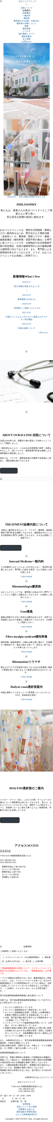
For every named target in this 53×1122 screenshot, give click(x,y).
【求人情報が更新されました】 (26, 286)
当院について (26, 8)
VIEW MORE (26, 577)
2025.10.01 (26, 312)
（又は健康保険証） (23, 957)
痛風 (26, 26)
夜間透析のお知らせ (26, 299)
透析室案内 (26, 36)
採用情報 (26, 1104)
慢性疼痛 (26, 29)
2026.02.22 (26, 295)
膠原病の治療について (26, 23)
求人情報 (26, 39)
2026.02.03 (26, 304)
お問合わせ (26, 42)
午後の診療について (26, 328)
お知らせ (31, 1109)
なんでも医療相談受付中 (26, 1114)
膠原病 (26, 18)
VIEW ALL (43, 333)
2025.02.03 (26, 324)
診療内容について (11, 548)
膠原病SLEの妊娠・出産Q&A (26, 21)
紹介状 (28, 961)
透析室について (10, 820)
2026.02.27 (26, 282)
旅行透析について (26, 34)
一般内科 (26, 16)
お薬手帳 (39, 961)
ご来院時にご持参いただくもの (26, 308)
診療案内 (26, 13)
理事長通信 (32, 1112)
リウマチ (26, 31)
